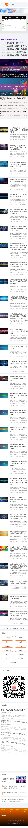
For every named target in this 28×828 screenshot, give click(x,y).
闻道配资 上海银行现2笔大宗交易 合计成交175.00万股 (18, 709)
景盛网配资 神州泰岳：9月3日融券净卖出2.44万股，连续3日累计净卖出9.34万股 (18, 645)
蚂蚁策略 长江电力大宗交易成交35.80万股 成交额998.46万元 (18, 693)
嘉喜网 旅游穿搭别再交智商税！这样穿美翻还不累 (18, 180)
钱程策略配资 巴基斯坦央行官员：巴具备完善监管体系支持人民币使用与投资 (19, 517)
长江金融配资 (7, 813)
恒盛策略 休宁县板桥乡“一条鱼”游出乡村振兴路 (18, 629)
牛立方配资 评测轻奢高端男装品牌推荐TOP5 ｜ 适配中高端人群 (19, 130)
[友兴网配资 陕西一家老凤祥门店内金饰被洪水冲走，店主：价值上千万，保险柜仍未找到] (14, 68)
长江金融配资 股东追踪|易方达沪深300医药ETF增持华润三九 (18, 299)
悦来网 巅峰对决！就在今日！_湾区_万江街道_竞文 (18, 760)
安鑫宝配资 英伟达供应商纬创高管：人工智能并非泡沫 (18, 362)
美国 (20, 805)
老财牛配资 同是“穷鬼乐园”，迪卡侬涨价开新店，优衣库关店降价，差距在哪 (19, 164)
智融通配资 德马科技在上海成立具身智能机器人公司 (18, 533)
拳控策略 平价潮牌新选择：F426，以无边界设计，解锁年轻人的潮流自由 (19, 147)
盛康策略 (20, 821)
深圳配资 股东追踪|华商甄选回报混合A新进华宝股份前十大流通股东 (18, 282)
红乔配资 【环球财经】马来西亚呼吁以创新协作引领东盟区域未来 (19, 499)
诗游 (20, 809)
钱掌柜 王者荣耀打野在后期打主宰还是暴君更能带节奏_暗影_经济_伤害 (18, 776)
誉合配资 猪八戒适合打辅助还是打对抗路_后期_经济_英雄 (18, 744)
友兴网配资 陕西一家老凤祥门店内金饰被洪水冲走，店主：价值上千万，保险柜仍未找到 (13, 75)
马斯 (7, 817)
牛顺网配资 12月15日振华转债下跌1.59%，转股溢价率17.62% (18, 412)
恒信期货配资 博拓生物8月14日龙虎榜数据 (12, 105)
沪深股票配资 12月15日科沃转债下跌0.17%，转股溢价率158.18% (18, 395)
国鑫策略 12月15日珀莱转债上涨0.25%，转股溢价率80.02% (18, 429)
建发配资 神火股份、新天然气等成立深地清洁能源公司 (18, 582)
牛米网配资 (7, 801)
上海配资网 (21, 817)
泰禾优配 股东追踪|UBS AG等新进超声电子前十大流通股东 (19, 315)
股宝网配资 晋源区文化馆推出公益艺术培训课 (18, 195)
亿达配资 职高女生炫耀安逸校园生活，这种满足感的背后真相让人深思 (19, 228)
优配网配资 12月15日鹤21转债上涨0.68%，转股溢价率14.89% (18, 446)
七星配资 (7, 809)
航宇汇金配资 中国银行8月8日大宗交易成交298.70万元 (18, 662)
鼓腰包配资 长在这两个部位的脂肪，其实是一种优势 (13, 112)
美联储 (20, 801)
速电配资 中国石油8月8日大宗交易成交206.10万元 (18, 677)
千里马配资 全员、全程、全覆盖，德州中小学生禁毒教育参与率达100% (19, 211)
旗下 (7, 821)
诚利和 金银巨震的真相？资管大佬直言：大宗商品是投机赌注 (19, 331)
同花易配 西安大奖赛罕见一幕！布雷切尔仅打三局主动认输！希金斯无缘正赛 (19, 613)
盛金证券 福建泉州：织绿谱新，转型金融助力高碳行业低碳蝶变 (19, 549)
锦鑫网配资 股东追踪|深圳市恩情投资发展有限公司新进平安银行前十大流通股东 (19, 265)
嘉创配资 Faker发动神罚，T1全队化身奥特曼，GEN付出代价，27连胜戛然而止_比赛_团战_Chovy (19, 726)
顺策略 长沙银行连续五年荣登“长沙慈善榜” (18, 597)
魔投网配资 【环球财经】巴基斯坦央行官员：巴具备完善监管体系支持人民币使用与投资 (19, 481)
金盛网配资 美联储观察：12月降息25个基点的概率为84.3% (18, 463)
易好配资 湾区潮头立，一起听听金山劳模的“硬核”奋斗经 (13, 98)
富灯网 (20, 813)
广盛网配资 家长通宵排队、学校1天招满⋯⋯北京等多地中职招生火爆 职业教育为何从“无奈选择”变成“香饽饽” (18, 246)
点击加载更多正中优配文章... (14, 792)
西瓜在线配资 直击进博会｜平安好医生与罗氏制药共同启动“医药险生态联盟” (19, 566)
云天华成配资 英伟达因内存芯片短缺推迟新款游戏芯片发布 (19, 378)
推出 (7, 805)
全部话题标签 (14, 825)
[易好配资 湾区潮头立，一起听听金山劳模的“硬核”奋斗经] (14, 87)
